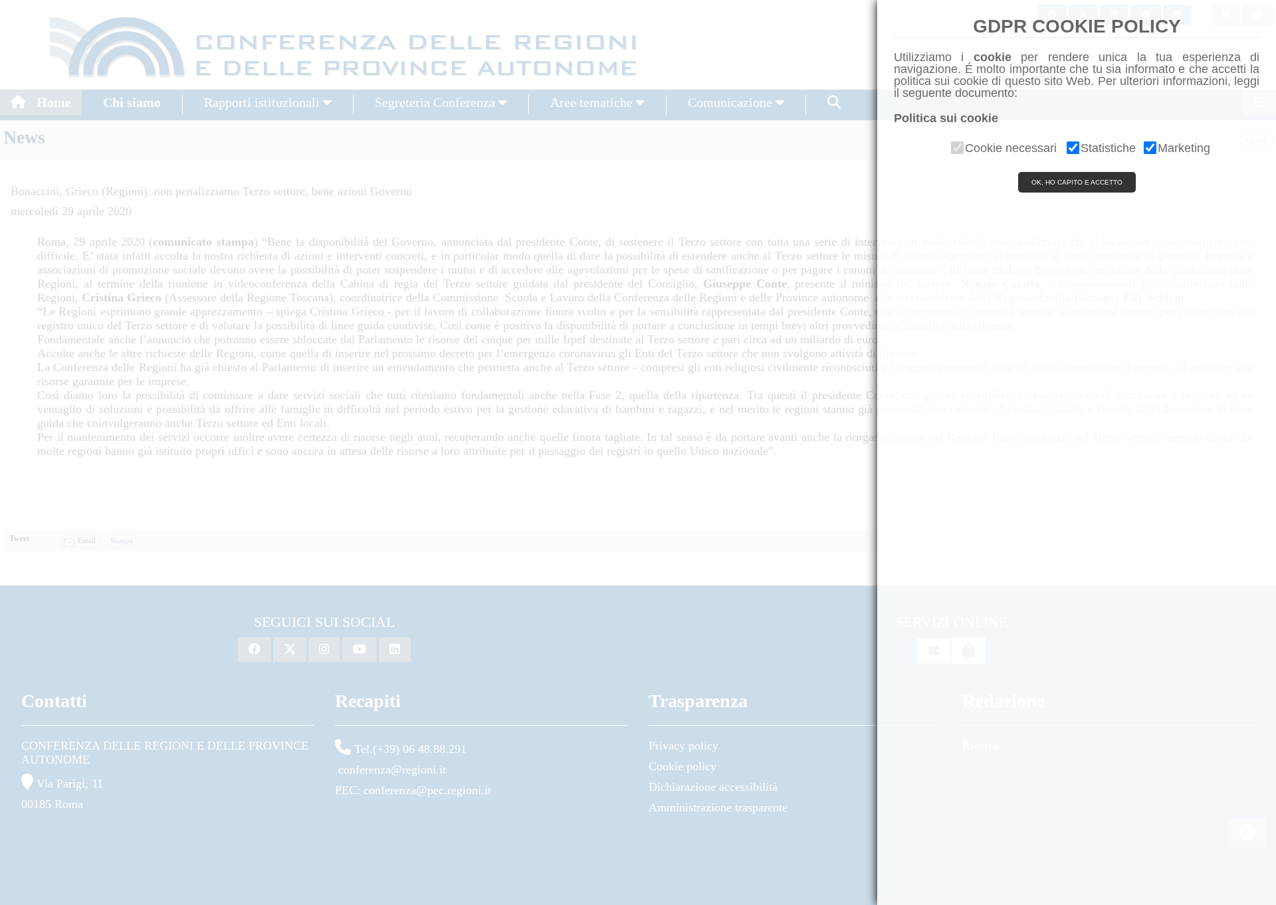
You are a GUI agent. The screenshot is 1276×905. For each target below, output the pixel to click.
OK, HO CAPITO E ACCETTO (1076, 182)
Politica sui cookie (946, 118)
